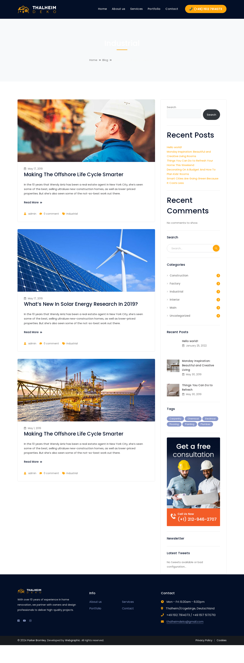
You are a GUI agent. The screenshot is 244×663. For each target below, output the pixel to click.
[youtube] (24, 620)
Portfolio (95, 608)
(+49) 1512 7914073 (208, 9)
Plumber (205, 424)
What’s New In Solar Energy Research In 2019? (81, 304)
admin (32, 214)
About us (95, 602)
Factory (175, 283)
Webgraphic (72, 640)
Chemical (193, 418)
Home (93, 60)
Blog (105, 60)
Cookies (221, 640)
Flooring (174, 424)
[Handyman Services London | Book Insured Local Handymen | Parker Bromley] (37, 9)
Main (173, 308)
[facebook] (19, 620)
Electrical (210, 418)
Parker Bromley (36, 640)
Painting (189, 424)
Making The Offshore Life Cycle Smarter (73, 174)
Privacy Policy (204, 640)
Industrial (72, 214)
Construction (179, 275)
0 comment (51, 214)
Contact (128, 608)
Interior (175, 299)
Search (171, 107)
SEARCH (216, 248)
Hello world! (174, 147)
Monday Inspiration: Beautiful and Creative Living (198, 365)
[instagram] (30, 620)
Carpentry (175, 418)
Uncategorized (180, 316)
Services (128, 602)
